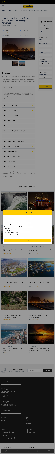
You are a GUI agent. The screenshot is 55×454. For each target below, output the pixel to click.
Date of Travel (8, 228)
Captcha (6, 236)
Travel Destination (9, 226)
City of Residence (9, 219)
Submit (27, 240)
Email (6, 221)
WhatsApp (6, 224)
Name (6, 217)
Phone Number (8, 223)
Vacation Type (8, 234)
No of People (7, 232)
